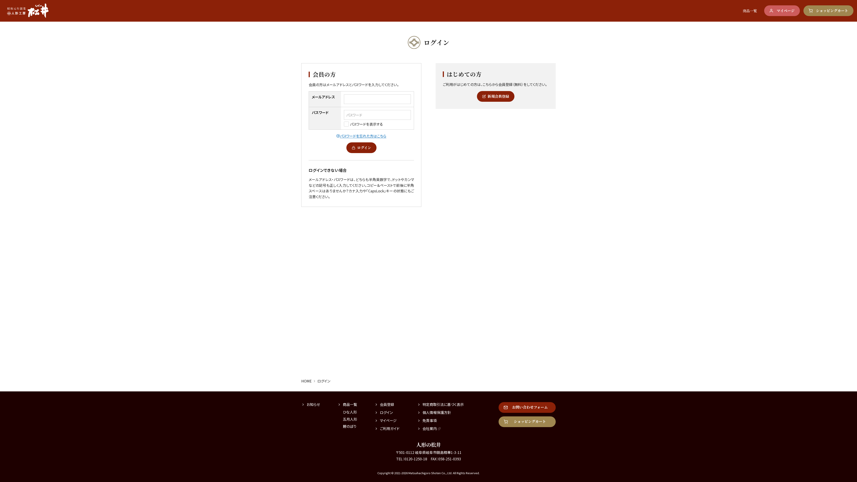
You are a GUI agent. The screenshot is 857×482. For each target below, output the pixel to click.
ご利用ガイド (389, 428)
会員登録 (387, 404)
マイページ (786, 10)
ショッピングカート (832, 10)
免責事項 (429, 420)
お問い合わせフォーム (530, 407)
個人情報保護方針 (436, 412)
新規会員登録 (498, 96)
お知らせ (313, 404)
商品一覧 (750, 10)
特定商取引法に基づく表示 (443, 404)
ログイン (364, 147)
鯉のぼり (349, 426)
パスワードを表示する (366, 124)
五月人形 (350, 419)
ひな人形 (350, 412)
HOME (306, 381)
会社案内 (429, 428)
